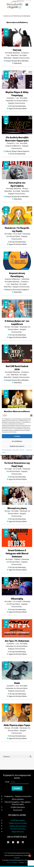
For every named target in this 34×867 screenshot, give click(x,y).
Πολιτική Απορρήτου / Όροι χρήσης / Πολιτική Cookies (18, 803)
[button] (31, 415)
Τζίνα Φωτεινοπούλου (18, 828)
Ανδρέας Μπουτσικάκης (17, 826)
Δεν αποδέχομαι (17, 441)
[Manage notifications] (29, 855)
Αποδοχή (17, 436)
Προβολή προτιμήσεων (17, 446)
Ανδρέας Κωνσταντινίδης (18, 823)
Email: (7, 782)
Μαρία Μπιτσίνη (18, 831)
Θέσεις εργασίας (18, 799)
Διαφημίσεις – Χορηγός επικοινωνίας (17, 796)
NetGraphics (17, 857)
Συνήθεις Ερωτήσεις (18, 807)
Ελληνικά (21, 1)
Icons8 (25, 862)
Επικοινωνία (29, 450)
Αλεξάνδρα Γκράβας (18, 820)
